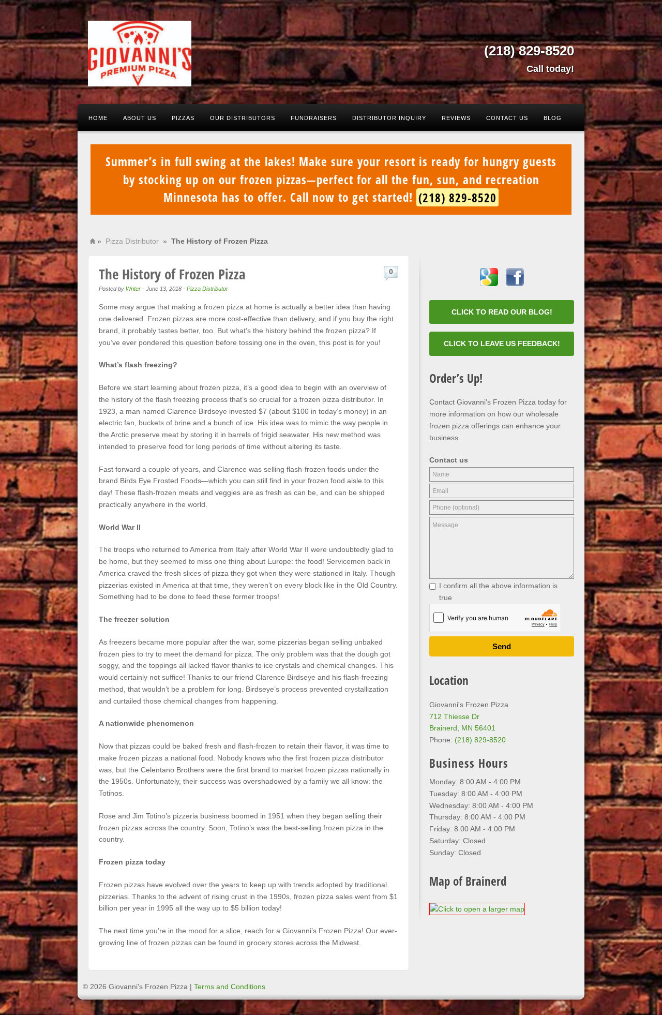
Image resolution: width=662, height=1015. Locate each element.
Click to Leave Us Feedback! (502, 343)
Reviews (456, 118)
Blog (553, 118)
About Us (139, 118)
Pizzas (183, 118)
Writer (133, 289)
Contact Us (507, 118)
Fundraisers (314, 118)
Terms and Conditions (229, 986)
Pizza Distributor (132, 241)
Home (98, 118)
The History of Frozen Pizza (172, 273)
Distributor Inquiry (389, 118)
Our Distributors (242, 118)
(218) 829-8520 (529, 50)
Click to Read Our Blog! (502, 312)
